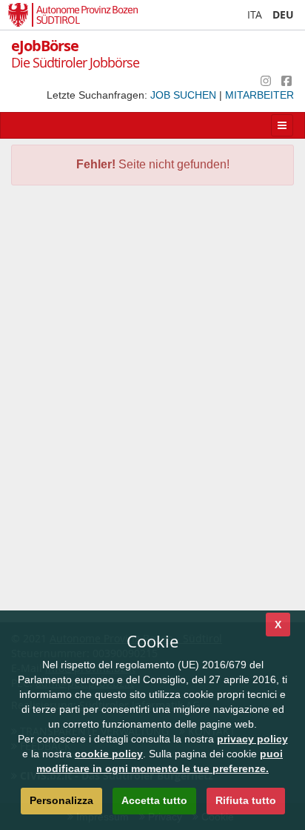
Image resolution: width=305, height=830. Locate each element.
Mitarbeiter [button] (259, 95)
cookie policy (109, 754)
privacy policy (252, 739)
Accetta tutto (154, 800)
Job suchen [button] (184, 95)
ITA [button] (254, 14)
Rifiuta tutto (245, 800)
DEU (283, 14)
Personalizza (61, 800)
